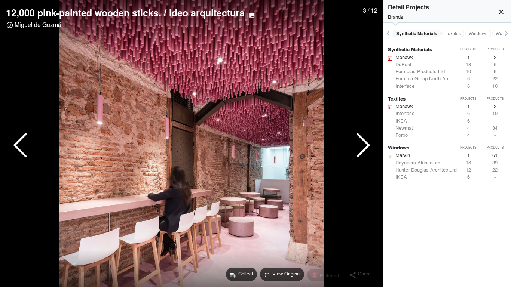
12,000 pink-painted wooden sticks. (83, 12)
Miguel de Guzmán (40, 24)
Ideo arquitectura (207, 12)
